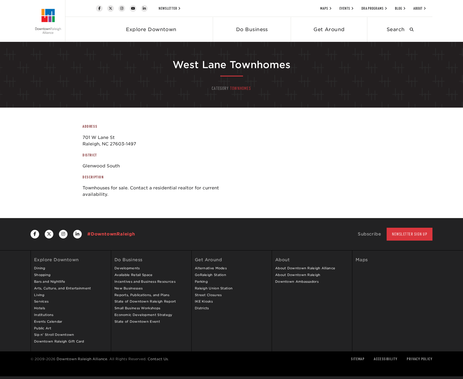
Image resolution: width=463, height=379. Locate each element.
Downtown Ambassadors (297, 281)
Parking (201, 281)
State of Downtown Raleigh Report (145, 301)
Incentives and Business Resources (145, 281)
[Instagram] (121, 8)
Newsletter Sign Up (409, 234)
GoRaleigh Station (210, 275)
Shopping (42, 275)
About (418, 8)
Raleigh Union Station (214, 288)
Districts (202, 308)
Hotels (39, 308)
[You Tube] (133, 8)
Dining (39, 268)
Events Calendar (48, 321)
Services (41, 301)
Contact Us (158, 359)
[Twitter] (110, 8)
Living (39, 295)
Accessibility (385, 358)
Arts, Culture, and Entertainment (62, 288)
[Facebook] (99, 8)
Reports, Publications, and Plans (142, 295)
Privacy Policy (419, 358)
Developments (127, 268)
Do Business (252, 29)
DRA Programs (372, 8)
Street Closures (208, 295)
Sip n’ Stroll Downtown (54, 335)
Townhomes (240, 88)
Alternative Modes (211, 268)
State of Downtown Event (137, 321)
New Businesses (128, 288)
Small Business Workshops (137, 308)
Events (344, 8)
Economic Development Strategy (143, 315)
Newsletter (168, 8)
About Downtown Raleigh (297, 275)
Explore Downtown (151, 29)
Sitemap (357, 358)
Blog (398, 8)
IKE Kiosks (204, 301)
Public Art (42, 328)
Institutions (44, 315)
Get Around (329, 29)
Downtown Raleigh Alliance (82, 359)
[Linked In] (144, 8)
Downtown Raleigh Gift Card (59, 341)
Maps (324, 8)
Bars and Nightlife (49, 281)
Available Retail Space (133, 275)
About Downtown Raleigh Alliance (305, 268)
